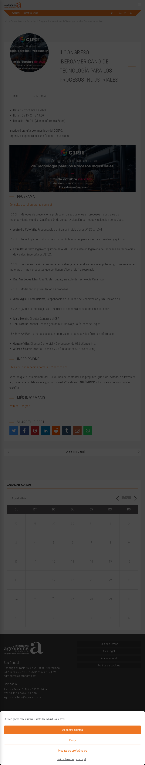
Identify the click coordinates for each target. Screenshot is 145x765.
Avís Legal (81, 759)
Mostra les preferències (72, 750)
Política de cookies (65, 759)
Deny (72, 740)
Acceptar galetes (72, 729)
